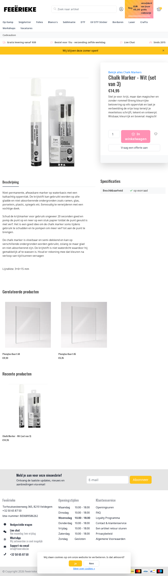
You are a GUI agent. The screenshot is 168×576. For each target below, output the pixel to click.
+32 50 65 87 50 (11, 510)
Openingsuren (105, 507)
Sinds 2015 (160, 42)
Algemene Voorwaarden (110, 539)
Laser (132, 22)
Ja (75, 563)
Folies (39, 22)
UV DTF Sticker (98, 22)
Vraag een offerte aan (134, 147)
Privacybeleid (104, 533)
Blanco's (53, 22)
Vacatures (26, 28)
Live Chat (129, 42)
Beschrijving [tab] (10, 182)
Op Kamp (8, 22)
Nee (91, 563)
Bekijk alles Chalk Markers (125, 72)
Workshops (9, 28)
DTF (83, 22)
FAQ (98, 512)
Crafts (144, 22)
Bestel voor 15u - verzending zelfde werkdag (80, 42)
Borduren (118, 22)
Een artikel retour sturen (111, 528)
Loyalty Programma (108, 518)
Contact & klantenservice (111, 523)
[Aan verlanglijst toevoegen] (156, 136)
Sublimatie (69, 22)
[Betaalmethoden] (131, 571)
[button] (121, 9)
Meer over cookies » (84, 568)
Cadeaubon (9, 35)
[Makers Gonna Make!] (26, 9)
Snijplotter (25, 22)
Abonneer (140, 479)
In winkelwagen (135, 136)
